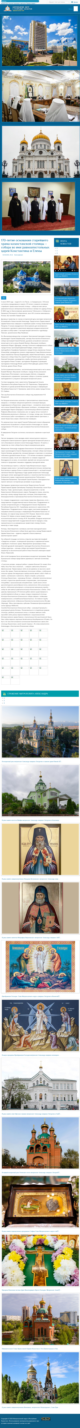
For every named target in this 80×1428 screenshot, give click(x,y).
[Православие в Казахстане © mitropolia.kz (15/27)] (43, 651)
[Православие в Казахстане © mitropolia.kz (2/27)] (15, 633)
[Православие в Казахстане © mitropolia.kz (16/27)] (5, 661)
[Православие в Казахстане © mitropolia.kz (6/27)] (5, 642)
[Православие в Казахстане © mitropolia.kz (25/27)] (43, 670)
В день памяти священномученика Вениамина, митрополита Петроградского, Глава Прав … (31, 1407)
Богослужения (18, 255)
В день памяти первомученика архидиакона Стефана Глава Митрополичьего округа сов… (31, 1231)
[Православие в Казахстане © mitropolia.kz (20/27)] (43, 661)
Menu (71, 9)
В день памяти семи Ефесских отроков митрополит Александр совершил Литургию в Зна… (31, 1114)
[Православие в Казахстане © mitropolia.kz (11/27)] (5, 651)
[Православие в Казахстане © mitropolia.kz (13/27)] (24, 651)
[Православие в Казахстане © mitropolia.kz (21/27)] (5, 670)
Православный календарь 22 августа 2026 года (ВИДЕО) (66, 402)
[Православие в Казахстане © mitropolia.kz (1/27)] (5, 633)
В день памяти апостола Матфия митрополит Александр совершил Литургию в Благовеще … (65, 377)
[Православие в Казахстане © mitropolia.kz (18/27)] (24, 661)
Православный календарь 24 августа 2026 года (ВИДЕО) (66, 275)
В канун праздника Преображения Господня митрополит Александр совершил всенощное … (31, 1055)
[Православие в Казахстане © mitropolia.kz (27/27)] (15, 680)
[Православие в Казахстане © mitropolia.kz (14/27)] (34, 651)
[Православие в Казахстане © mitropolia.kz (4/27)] (34, 633)
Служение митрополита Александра (27, 694)
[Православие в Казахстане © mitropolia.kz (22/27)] (15, 670)
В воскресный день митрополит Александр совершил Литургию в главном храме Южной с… (65, 300)
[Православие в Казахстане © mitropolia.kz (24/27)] (34, 670)
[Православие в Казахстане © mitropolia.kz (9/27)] (34, 642)
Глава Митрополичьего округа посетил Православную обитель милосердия (65, 351)
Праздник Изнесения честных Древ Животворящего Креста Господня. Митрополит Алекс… (31, 1290)
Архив (76, 2)
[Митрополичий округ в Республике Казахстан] (17, 8)
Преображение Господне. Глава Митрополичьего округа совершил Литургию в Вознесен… (66, 454)
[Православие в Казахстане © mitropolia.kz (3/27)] (24, 633)
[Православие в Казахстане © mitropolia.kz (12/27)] (15, 651)
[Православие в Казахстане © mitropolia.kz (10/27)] (43, 642)
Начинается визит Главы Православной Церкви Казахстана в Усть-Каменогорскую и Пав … (31, 1349)
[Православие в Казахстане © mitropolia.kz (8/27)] (24, 642)
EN (4, 298)
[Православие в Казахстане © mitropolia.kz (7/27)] (15, 642)
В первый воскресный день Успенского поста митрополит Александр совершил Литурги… (31, 1172)
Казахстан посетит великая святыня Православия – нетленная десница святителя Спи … (66, 428)
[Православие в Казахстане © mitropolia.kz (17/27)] (15, 661)
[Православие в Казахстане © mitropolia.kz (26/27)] (5, 680)
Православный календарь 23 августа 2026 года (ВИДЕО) (66, 325)
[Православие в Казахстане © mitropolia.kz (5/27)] (43, 633)
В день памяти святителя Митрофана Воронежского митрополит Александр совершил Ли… (31, 937)
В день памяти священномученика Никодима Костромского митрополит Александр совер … (66, 480)
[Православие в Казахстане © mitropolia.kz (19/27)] (34, 661)
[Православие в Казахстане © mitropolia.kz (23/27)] (24, 670)
